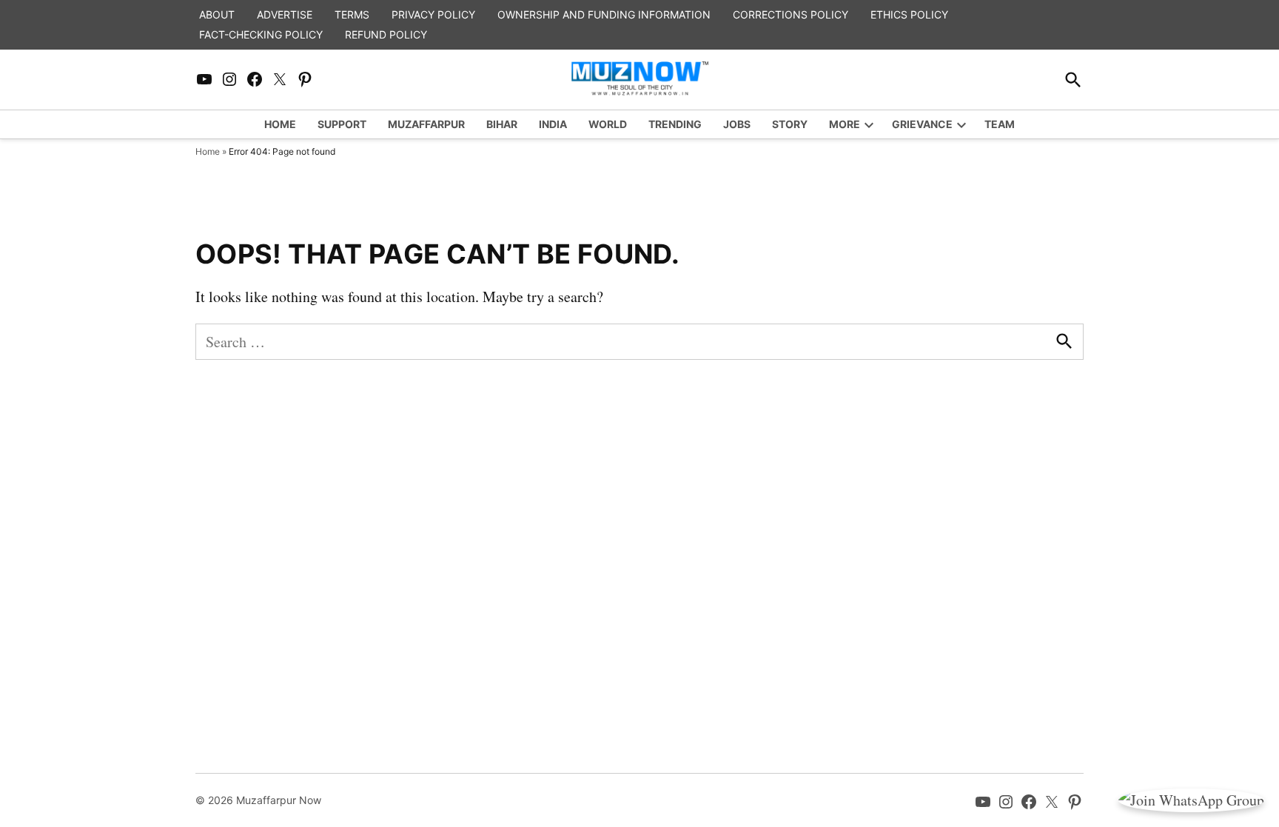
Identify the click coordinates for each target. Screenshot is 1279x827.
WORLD (607, 124)
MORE (844, 124)
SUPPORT (342, 124)
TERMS (352, 14)
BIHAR (501, 124)
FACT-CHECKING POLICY (261, 34)
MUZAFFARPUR (426, 124)
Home (207, 151)
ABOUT (217, 14)
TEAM (999, 124)
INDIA (553, 124)
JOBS (737, 124)
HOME (280, 124)
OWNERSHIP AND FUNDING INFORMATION (604, 14)
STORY (790, 124)
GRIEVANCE (922, 124)
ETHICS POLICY (909, 14)
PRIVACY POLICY (433, 14)
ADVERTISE (284, 14)
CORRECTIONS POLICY (790, 14)
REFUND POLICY (386, 34)
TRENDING (675, 124)
